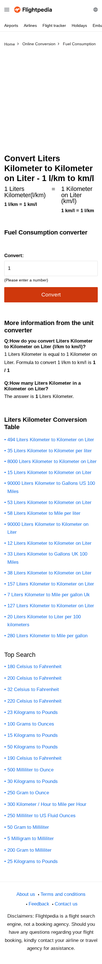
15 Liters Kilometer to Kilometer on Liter (49, 472)
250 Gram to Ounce (28, 792)
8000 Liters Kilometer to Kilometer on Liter (52, 461)
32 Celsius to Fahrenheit (33, 689)
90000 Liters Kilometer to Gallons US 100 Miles (51, 487)
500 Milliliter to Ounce (30, 770)
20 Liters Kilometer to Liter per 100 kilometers (44, 621)
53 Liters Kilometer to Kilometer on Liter (49, 502)
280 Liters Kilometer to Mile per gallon (47, 635)
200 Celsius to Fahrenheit (34, 678)
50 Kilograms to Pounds (32, 747)
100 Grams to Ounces (30, 724)
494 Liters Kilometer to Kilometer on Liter (50, 439)
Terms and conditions (63, 894)
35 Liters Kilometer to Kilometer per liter (49, 450)
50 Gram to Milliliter (28, 827)
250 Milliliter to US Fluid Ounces (41, 815)
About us (25, 894)
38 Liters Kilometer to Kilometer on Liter (49, 573)
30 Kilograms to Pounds (32, 781)
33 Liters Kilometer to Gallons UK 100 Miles (47, 558)
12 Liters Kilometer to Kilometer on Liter (49, 543)
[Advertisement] (51, 103)
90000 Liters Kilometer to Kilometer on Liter (47, 528)
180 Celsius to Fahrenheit (34, 666)
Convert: (14, 255)
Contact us (66, 904)
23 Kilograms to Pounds (32, 712)
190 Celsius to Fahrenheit (34, 758)
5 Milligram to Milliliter (30, 838)
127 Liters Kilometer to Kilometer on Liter (50, 605)
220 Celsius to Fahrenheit (34, 701)
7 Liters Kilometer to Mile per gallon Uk (48, 594)
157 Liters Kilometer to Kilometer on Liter (50, 584)
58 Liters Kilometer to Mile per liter (43, 513)
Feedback (39, 904)
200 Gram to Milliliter (29, 850)
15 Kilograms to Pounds (32, 735)
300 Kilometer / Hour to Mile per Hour (46, 804)
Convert (51, 295)
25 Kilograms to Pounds (32, 861)
